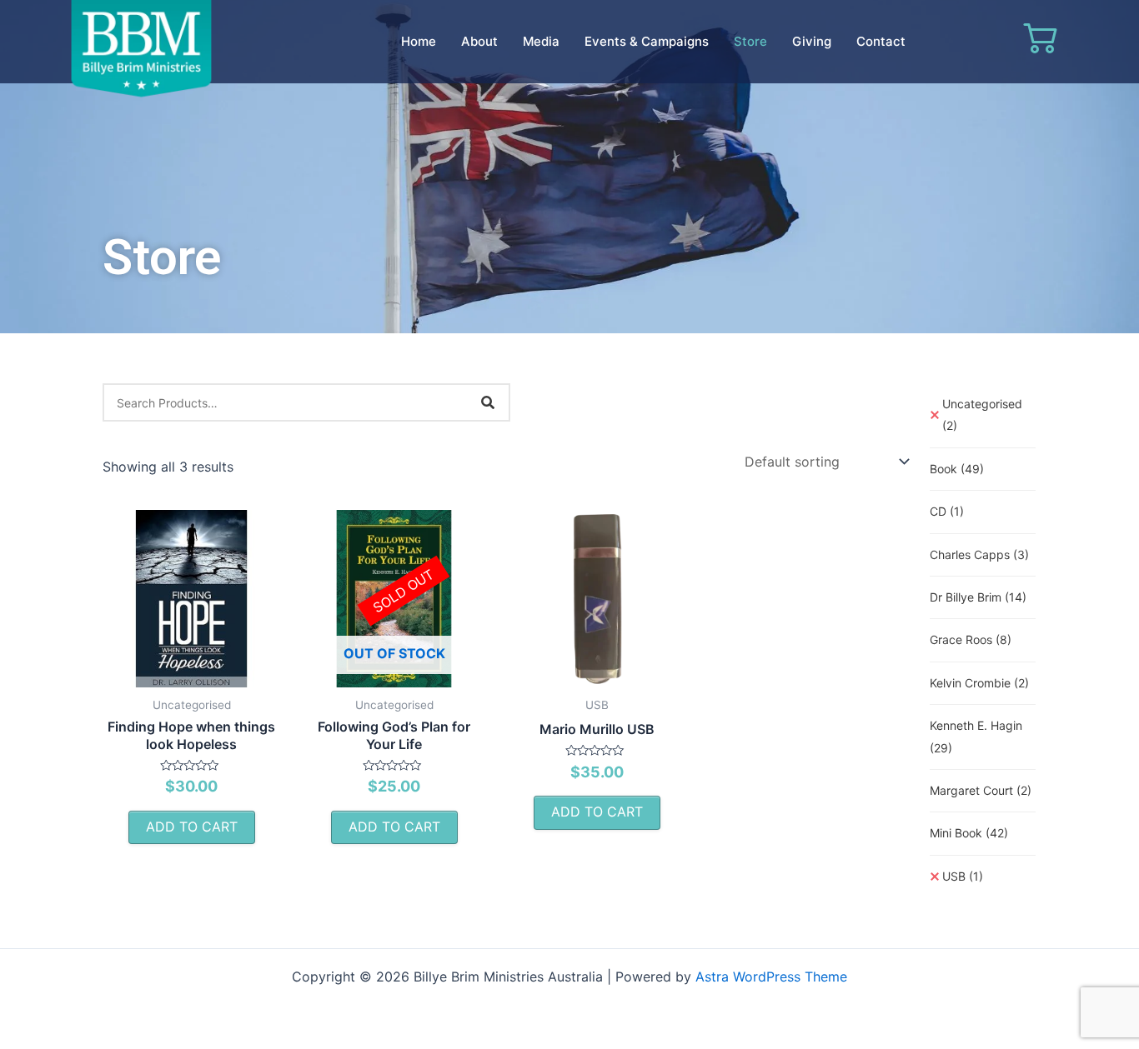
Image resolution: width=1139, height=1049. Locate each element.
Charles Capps (979, 554)
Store (750, 41)
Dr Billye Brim (978, 597)
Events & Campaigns (647, 41)
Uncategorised (982, 414)
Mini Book (969, 833)
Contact (881, 41)
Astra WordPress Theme (771, 976)
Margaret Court (980, 790)
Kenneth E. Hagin (976, 736)
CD (947, 511)
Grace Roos (970, 639)
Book (957, 469)
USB (962, 876)
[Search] (488, 402)
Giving (811, 41)
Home (418, 41)
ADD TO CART (192, 826)
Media (541, 41)
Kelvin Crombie (979, 683)
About (479, 41)
